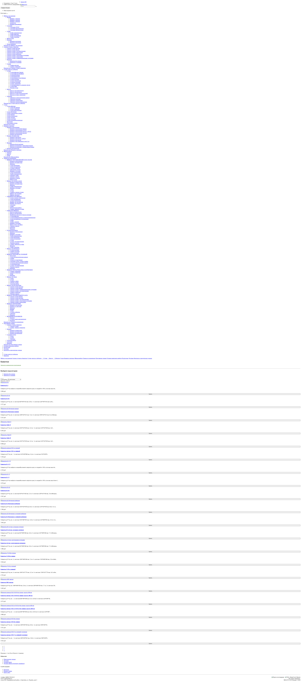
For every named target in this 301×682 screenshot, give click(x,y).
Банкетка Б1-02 (5, 490)
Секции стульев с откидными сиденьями (18, 55)
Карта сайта (7, 672)
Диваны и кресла (14, 176)
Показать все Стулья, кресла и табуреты (14, 103)
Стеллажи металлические (17, 28)
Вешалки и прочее (15, 178)
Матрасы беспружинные (16, 144)
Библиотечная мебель (16, 207)
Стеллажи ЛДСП (14, 27)
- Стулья (44, 358)
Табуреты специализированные (18, 102)
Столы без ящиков (15, 107)
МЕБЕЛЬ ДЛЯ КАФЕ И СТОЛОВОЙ (17, 254)
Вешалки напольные (15, 42)
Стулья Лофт (13, 86)
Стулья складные (14, 79)
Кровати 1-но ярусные (16, 305)
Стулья (9, 71)
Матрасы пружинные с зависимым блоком (21, 145)
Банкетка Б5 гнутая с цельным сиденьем (12, 530)
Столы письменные (15, 166)
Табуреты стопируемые (16, 100)
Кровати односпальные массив (18, 133)
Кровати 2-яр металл (15, 137)
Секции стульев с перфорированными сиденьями (20, 58)
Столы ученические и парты (14, 113)
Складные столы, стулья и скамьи (19, 261)
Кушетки (12, 320)
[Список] (1, 378)
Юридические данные (10, 659)
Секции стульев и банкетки (11, 47)
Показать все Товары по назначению (13, 322)
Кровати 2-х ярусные (15, 306)
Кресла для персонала (16, 92)
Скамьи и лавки (14, 281)
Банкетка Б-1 (4, 385)
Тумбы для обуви (14, 37)
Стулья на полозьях (15, 82)
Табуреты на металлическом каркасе (19, 97)
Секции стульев (14, 282)
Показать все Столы (9, 124)
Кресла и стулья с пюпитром (17, 95)
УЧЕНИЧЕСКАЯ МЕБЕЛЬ (14, 196)
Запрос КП (23, 2)
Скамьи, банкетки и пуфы (17, 209)
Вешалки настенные (15, 41)
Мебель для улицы (12, 277)
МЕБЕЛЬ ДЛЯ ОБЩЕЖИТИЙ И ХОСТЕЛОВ (19, 159)
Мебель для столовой (15, 193)
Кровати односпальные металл (18, 128)
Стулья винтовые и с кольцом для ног (20, 85)
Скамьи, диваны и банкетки (17, 327)
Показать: (3, 381)
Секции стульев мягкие (13, 49)
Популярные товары (9, 323)
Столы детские (11, 117)
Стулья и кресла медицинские (18, 319)
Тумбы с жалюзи (14, 222)
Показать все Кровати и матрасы (12, 150)
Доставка (6, 348)
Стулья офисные (14, 216)
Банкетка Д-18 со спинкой (8, 569)
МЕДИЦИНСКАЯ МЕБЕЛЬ (14, 316)
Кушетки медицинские (13, 148)
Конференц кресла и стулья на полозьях (20, 214)
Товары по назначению (10, 158)
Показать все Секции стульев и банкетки (15, 68)
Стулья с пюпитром (15, 83)
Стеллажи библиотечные (16, 30)
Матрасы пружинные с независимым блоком (22, 147)
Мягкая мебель (8, 151)
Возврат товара (8, 671)
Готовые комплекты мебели (11, 346)
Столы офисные (11, 106)
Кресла (9, 89)
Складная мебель (14, 284)
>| (4, 650)
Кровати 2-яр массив (15, 140)
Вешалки (9, 40)
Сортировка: (4, 379)
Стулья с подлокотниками (17, 241)
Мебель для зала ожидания (14, 285)
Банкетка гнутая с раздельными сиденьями (13, 543)
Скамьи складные (15, 251)
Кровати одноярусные (16, 182)
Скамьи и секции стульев (17, 192)
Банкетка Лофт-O (6, 425)
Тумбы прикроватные (16, 32)
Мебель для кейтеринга (13, 248)
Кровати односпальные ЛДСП (18, 130)
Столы (5, 104)
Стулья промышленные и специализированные (22, 217)
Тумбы (9, 31)
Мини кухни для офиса (16, 224)
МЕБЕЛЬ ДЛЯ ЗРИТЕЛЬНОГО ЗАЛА (17, 295)
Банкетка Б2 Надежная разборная (10, 503)
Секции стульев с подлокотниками (16, 51)
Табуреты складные (15, 99)
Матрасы (9, 143)
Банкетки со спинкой (15, 62)
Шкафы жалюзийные (15, 24)
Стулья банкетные (15, 76)
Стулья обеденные (15, 75)
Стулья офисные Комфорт (17, 73)
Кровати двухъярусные (13, 135)
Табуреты (9, 96)
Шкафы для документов (16, 202)
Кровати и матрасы (9, 126)
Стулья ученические (15, 80)
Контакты (6, 669)
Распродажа (7, 347)
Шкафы (9, 17)
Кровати (12, 317)
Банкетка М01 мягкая (7, 582)
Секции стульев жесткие (13, 48)
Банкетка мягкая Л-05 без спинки (10, 622)
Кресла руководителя (15, 212)
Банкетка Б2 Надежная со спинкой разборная (13, 516)
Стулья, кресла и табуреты (11, 69)
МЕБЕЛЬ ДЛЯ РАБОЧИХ (14, 303)
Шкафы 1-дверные (15, 18)
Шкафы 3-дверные (15, 21)
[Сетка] (2, 378)
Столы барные (11, 114)
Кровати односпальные (13, 127)
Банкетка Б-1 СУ (5, 464)
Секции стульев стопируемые (15, 52)
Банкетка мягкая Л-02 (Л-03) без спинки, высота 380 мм (16, 595)
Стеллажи (9, 25)
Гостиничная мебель (12, 230)
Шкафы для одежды (15, 203)
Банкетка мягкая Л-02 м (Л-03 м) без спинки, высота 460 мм (18, 608)
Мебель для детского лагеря (14, 181)
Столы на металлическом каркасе (19, 257)
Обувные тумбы (14, 175)
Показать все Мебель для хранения (13, 45)
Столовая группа (11, 334)
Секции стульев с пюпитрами (15, 56)
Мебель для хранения (9, 16)
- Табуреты (56, 358)
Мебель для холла (14, 195)
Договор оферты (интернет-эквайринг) (14, 663)
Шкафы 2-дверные (15, 20)
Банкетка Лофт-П (6, 438)
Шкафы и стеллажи (15, 171)
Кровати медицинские (16, 134)
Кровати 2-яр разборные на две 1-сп (19, 141)
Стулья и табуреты (15, 168)
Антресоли (13, 23)
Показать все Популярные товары (13, 344)
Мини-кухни (10, 38)
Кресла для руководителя (17, 90)
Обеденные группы (12, 123)
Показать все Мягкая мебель (11, 157)
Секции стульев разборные (14, 54)
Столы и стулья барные (16, 260)
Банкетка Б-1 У (5, 477)
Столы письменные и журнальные (19, 219)
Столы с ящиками (15, 109)
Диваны (9, 152)
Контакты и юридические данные (13, 350)
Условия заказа (8, 662)
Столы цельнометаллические (14, 120)
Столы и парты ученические (17, 198)
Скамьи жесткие (14, 65)
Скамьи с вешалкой (15, 66)
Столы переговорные (15, 110)
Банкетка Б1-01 (5, 398)
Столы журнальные (12, 116)
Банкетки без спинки (15, 61)
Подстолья (10, 121)
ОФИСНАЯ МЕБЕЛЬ (13, 210)
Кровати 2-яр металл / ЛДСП (18, 138)
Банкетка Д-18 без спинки (8, 556)
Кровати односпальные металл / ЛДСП (20, 131)
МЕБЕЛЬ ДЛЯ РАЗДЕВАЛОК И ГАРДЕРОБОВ (20, 269)
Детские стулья (14, 87)
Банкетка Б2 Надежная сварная (10, 411)
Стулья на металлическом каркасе (19, 262)
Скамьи (9, 64)
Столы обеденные (12, 111)
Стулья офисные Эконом (16, 72)
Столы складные (11, 119)
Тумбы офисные (14, 34)
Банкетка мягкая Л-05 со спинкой (10, 451)
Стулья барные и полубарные (18, 78)
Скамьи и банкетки (15, 272)
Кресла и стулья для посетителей (19, 93)
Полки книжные (11, 44)
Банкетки (9, 59)
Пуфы (8, 155)
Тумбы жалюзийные (15, 35)
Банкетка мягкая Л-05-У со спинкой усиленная (14, 635)
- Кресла (50, 358)
